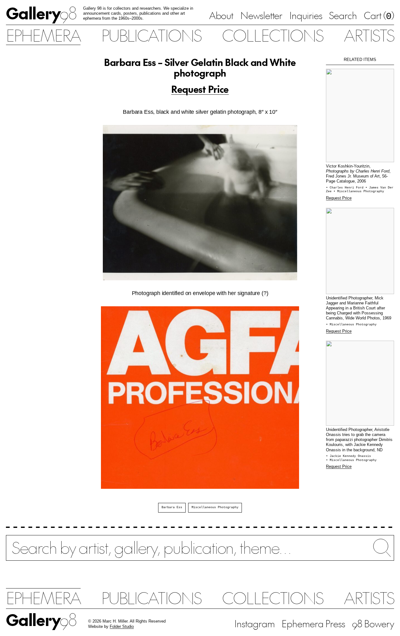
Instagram (254, 623)
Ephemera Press (313, 623)
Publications (151, 35)
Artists (369, 35)
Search (343, 15)
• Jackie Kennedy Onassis (348, 456)
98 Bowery (373, 623)
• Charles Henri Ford (345, 187)
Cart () (379, 16)
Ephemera (43, 35)
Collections (272, 35)
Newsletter (261, 15)
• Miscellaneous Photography (358, 191)
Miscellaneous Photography (215, 507)
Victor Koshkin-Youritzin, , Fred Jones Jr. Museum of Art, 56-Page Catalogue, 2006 (358, 173)
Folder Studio (122, 626)
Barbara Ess (172, 507)
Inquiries (305, 15)
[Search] (200, 552)
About (221, 15)
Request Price (200, 89)
